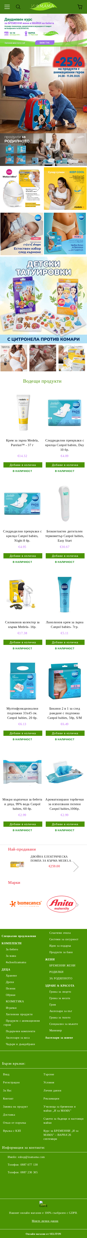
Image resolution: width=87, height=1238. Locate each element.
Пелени (11, 988)
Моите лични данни (45, 1220)
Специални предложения (19, 936)
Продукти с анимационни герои (22, 1022)
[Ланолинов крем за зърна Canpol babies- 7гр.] (65, 594)
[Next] (36, 188)
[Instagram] (16, 1180)
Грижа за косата (59, 998)
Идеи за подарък (60, 945)
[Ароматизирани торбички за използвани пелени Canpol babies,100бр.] (65, 772)
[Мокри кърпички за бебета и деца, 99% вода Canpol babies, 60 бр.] (22, 772)
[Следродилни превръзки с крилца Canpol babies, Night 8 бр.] (22, 504)
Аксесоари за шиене (59, 1037)
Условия (49, 1082)
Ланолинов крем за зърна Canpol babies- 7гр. (65, 625)
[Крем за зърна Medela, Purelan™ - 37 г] (22, 413)
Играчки (11, 1007)
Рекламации (51, 1098)
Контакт (8, 1098)
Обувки (11, 994)
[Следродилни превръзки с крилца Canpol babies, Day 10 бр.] (65, 413)
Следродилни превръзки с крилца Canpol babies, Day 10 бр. (64, 445)
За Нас (7, 1090)
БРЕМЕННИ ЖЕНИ (62, 965)
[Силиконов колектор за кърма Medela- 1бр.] (22, 594)
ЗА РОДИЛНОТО (60, 978)
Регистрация (11, 1082)
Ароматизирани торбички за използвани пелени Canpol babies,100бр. (64, 804)
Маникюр (55, 1030)
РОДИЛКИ (56, 972)
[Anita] (61, 905)
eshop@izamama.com (31, 1157)
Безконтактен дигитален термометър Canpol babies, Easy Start (64, 536)
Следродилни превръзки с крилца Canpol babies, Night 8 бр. (22, 536)
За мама (11, 955)
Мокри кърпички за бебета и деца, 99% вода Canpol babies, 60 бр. (22, 804)
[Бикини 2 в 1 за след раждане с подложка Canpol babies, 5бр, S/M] (65, 681)
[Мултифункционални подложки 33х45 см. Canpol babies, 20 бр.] (22, 681)
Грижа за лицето (60, 991)
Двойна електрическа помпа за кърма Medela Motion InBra (51, 859)
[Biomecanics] (25, 905)
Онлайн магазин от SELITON (43, 1234)
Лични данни (52, 1090)
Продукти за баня (61, 952)
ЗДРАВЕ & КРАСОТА (59, 985)
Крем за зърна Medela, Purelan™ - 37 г (22, 443)
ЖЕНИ (50, 959)
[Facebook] (7, 1180)
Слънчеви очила (60, 932)
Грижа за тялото (60, 1017)
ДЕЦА (6, 969)
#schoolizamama (16, 962)
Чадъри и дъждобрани (20, 1044)
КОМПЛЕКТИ (12, 943)
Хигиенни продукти (19, 1014)
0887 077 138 (29, 1164)
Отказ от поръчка (14, 1122)
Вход (6, 1074)
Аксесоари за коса (18, 1037)
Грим (52, 1004)
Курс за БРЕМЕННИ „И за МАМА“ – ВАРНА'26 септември (61, 1134)
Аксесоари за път (60, 1011)
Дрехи (10, 982)
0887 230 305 (29, 1172)
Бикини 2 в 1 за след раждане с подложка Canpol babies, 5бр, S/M (65, 713)
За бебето (12, 949)
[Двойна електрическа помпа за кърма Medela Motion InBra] (17, 864)
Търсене (49, 1074)
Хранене (11, 975)
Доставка (9, 1114)
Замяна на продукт (15, 1106)
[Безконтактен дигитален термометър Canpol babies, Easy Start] (65, 504)
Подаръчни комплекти (20, 1031)
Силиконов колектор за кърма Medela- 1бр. (22, 625)
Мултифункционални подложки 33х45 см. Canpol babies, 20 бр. (22, 713)
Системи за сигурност (64, 939)
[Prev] (7, 188)
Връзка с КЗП (12, 1130)
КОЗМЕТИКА (15, 1001)
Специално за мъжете (63, 1024)
